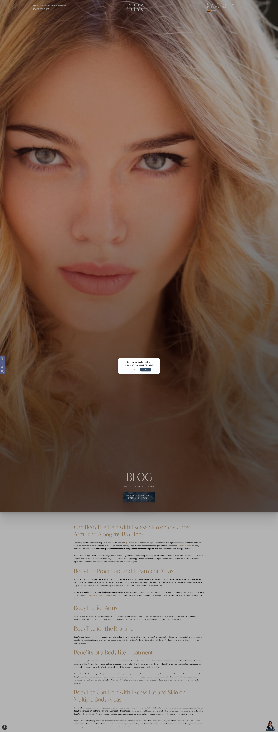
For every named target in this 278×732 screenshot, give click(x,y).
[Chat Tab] (139, 366)
